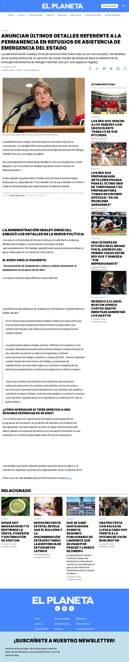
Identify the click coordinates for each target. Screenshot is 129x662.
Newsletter (81, 618)
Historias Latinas (93, 15)
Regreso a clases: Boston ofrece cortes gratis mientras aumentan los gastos (108, 308)
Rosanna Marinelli (42, 555)
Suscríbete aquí (17, 195)
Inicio (11, 15)
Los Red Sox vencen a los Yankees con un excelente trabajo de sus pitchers (107, 128)
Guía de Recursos (112, 15)
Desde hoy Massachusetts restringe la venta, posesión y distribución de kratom (15, 531)
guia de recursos (99, 297)
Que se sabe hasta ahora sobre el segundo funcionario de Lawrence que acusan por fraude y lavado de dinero (80, 537)
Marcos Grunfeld (99, 139)
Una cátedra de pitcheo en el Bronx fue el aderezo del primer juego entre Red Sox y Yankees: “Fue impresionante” (108, 252)
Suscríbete (111, 6)
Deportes (95, 117)
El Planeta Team (8, 67)
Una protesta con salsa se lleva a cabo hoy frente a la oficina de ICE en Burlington (113, 531)
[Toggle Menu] (123, 6)
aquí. (69, 478)
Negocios (62, 15)
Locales (21, 15)
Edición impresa (83, 623)
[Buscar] (5, 6)
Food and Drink (36, 15)
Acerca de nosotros (85, 629)
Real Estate (76, 15)
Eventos (50, 15)
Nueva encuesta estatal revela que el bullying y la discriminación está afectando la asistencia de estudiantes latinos (48, 537)
